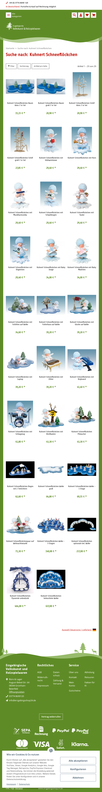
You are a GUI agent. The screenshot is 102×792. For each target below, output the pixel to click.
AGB (39, 672)
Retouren (89, 677)
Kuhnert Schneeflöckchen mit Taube (82, 213)
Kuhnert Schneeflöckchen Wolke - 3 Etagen (51, 542)
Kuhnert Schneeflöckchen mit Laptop (20, 378)
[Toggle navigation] (8, 15)
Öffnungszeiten (16, 692)
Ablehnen (78, 777)
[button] (74, 15)
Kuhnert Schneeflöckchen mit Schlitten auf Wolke (20, 323)
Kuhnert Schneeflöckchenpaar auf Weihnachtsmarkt (20, 542)
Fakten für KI (90, 684)
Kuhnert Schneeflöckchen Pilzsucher (82, 433)
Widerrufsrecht (42, 679)
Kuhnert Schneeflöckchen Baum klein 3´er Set (20, 104)
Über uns (73, 672)
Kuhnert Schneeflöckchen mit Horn (82, 158)
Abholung (89, 672)
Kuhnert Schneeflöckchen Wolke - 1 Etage (81, 487)
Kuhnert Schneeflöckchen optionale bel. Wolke (82, 542)
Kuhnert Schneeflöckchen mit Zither (51, 378)
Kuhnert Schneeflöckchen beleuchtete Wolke (51, 597)
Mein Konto (72, 684)
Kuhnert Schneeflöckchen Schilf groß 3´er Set (20, 159)
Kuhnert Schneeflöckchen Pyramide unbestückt (20, 597)
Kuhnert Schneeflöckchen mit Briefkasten (51, 433)
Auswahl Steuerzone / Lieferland (77, 629)
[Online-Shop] (23, 26)
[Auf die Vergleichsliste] (23, 77)
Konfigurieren (78, 769)
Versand (19, 788)
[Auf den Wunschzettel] (30, 77)
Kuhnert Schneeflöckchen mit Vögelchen (20, 268)
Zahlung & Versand (58, 682)
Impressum (43, 685)
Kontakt (73, 677)
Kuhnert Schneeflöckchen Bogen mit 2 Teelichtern (20, 487)
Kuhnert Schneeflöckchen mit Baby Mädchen (82, 268)
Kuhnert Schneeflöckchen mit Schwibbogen (51, 213)
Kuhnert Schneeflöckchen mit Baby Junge (51, 268)
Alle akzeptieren (78, 760)
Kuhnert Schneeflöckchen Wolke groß (51, 487)
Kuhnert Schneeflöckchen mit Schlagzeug (20, 433)
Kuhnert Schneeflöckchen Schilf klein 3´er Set (82, 104)
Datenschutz (56, 674)
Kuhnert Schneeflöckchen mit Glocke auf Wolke (82, 323)
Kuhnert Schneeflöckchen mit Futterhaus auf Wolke (51, 323)
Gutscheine (74, 690)
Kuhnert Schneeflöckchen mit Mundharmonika (20, 213)
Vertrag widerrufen (51, 716)
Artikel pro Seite (40, 66)
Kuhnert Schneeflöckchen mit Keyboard (82, 378)
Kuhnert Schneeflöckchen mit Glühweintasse (51, 159)
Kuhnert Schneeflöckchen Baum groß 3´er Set (51, 104)
